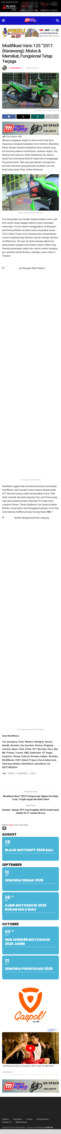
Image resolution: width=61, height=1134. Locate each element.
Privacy (29, 1119)
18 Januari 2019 (32, 68)
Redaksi (5, 1119)
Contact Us (6, 1122)
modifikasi (22, 773)
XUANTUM (49, 1128)
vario (32, 773)
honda (11, 773)
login (11, 825)
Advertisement (43, 1119)
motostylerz (16, 68)
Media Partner (21, 1122)
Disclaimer (17, 1119)
